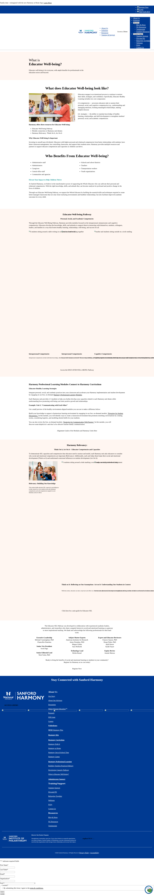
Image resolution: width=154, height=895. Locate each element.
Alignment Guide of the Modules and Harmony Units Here (77, 431)
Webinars (51, 800)
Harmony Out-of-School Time (58, 752)
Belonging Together (55, 796)
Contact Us (52, 809)
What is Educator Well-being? (58, 774)
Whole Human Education (57, 709)
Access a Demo (122, 31)
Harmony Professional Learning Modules (68, 395)
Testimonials (52, 826)
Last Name (4, 869)
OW (88, 838)
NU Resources (53, 822)
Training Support (54, 788)
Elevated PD (52, 792)
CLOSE (2, 894)
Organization (5, 878)
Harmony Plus (55, 730)
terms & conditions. (36, 888)
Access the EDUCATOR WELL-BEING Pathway (77, 370)
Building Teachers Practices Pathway (60, 766)
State (2, 883)
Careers (50, 721)
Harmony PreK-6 (54, 744)
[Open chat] (149, 890)
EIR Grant (51, 717)
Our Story (51, 696)
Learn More (48, 3)
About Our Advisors (55, 700)
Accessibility (94, 853)
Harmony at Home (54, 748)
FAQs (50, 804)
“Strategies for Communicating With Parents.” (78, 422)
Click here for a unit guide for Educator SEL (77, 611)
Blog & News (53, 817)
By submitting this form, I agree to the (23, 888)
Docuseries (52, 704)
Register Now (77, 669)
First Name (4, 865)
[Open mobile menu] (130, 16)
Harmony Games (54, 757)
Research (51, 713)
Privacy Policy (84, 853)
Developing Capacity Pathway (58, 770)
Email (2, 874)
